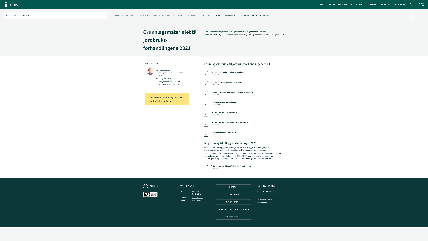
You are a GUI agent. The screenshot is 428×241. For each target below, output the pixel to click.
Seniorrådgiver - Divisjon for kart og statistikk (169, 73)
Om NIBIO (402, 4)
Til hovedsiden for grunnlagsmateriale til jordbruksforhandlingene (166, 99)
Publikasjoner (340, 4)
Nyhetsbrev (232, 202)
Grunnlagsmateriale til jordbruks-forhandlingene (162, 16)
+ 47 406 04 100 (197, 198)
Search (410, 4)
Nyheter (382, 4)
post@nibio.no (198, 200)
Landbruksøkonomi (124, 16)
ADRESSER (232, 194)
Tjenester (371, 4)
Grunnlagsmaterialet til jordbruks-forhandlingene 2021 (242, 16)
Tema (351, 4)
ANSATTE (232, 187)
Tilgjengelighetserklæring (233, 209)
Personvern (232, 217)
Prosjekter (325, 4)
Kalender (360, 4)
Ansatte (392, 4)
